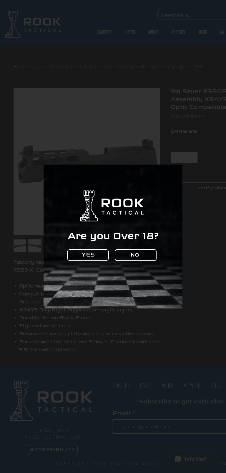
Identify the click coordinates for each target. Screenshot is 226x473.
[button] (88, 255)
